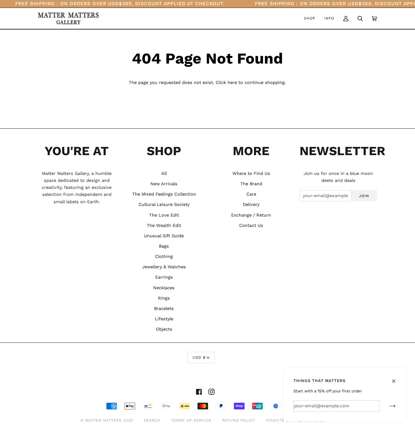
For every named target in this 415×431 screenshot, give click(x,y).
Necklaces (164, 287)
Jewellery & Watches (164, 266)
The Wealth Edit (164, 225)
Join (364, 196)
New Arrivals (163, 183)
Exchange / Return (251, 215)
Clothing (164, 256)
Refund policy (238, 420)
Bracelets (164, 308)
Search (152, 420)
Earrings (164, 277)
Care (251, 194)
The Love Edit (164, 215)
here (232, 82)
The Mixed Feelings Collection (164, 194)
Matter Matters (103, 420)
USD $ (199, 357)
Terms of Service (191, 420)
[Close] (396, 378)
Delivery (251, 204)
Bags (164, 246)
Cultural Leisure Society (164, 204)
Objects (164, 329)
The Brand (251, 183)
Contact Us (251, 225)
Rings (164, 298)
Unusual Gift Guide (164, 235)
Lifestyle (164, 319)
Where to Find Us (251, 173)
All (164, 173)
